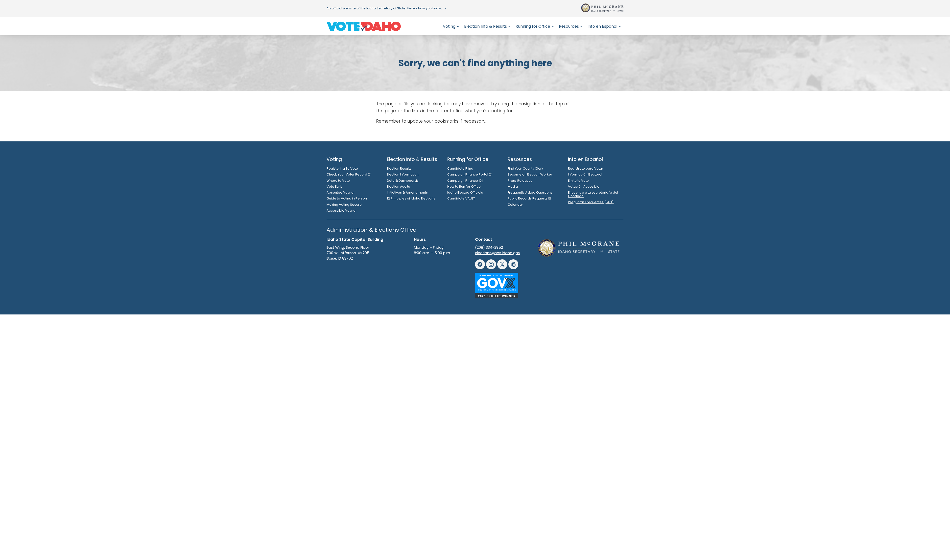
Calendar (515, 204)
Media (513, 186)
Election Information (403, 174)
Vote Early (334, 186)
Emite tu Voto (578, 180)
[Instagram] (491, 264)
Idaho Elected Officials (465, 192)
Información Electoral (585, 174)
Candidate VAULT (461, 198)
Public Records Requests (527, 198)
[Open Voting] (458, 26)
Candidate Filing (460, 168)
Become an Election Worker (530, 174)
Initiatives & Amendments (407, 192)
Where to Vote (338, 180)
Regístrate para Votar (585, 168)
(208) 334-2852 (489, 247)
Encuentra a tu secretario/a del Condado (593, 194)
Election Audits (398, 186)
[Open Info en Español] (619, 26)
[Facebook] (480, 264)
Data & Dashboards (403, 180)
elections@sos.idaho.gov (497, 252)
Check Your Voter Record (347, 174)
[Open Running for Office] (552, 26)
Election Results (399, 168)
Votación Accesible (583, 186)
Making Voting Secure (344, 204)
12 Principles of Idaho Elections (411, 198)
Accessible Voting (341, 210)
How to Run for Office (464, 186)
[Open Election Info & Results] (509, 26)
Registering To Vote (342, 168)
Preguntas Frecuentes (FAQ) (591, 202)
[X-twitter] (502, 264)
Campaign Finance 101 (465, 180)
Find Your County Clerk (525, 168)
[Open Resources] (581, 26)
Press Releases (520, 180)
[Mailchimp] (513, 264)
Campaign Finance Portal (467, 174)
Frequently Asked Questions (530, 192)
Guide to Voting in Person (347, 198)
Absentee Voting (340, 192)
